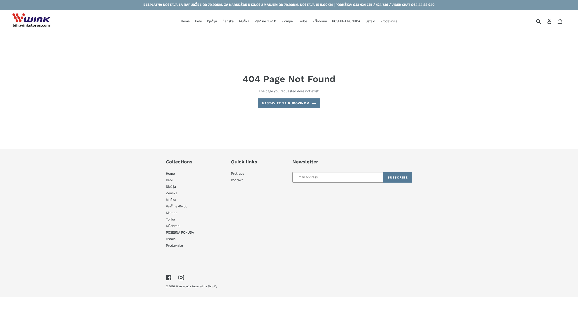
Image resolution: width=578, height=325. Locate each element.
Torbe (170, 219)
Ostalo (170, 239)
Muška (171, 199)
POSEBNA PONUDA (180, 232)
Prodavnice (174, 245)
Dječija (171, 186)
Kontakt (237, 180)
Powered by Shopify (204, 286)
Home (170, 173)
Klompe (171, 213)
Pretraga (237, 173)
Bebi (169, 180)
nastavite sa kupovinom (285, 103)
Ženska (171, 193)
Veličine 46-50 (176, 206)
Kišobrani (173, 226)
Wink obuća (183, 286)
